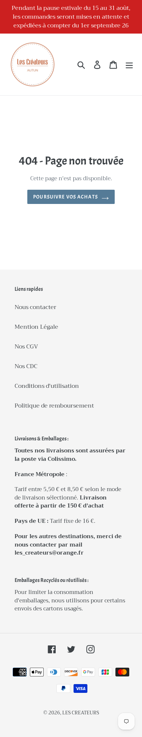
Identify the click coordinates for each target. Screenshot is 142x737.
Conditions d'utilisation (47, 386)
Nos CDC (26, 366)
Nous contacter (35, 307)
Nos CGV (26, 347)
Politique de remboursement (54, 406)
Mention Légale (36, 327)
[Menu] (129, 64)
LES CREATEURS (80, 713)
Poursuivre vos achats (65, 197)
